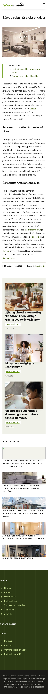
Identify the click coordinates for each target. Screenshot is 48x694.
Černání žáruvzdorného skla (25, 76)
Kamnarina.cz (8, 258)
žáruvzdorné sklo (33, 229)
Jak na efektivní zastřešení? (18, 558)
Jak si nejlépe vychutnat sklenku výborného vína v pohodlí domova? (21, 414)
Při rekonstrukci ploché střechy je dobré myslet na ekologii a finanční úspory (23, 514)
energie (35, 236)
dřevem (5, 251)
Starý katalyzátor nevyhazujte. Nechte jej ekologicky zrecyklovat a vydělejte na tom (23, 463)
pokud (33, 108)
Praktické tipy (40, 266)
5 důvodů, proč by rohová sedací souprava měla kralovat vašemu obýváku (21, 489)
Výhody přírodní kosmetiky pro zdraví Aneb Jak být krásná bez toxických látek (23, 316)
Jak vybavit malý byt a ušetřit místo (19, 365)
